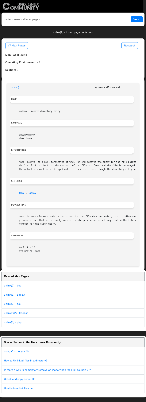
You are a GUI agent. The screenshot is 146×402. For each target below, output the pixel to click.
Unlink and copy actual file (19, 378)
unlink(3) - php (12, 322)
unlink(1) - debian (14, 294)
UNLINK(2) (16, 87)
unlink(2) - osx (12, 303)
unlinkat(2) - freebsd (16, 312)
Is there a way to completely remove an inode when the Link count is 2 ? (47, 369)
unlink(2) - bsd (12, 285)
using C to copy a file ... (18, 351)
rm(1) (22, 192)
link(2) (33, 192)
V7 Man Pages (16, 45)
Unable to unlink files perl (19, 388)
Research (130, 45)
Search (137, 19)
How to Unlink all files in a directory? (25, 360)
